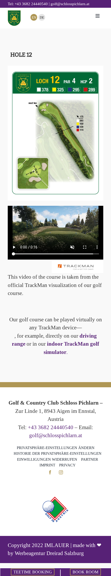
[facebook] (50, 472)
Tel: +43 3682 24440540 (28, 4)
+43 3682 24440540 (50, 427)
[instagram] (61, 472)
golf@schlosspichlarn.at (55, 435)
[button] (55, 448)
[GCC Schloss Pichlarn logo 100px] (14, 13)
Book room (85, 572)
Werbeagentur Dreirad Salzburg (49, 553)
